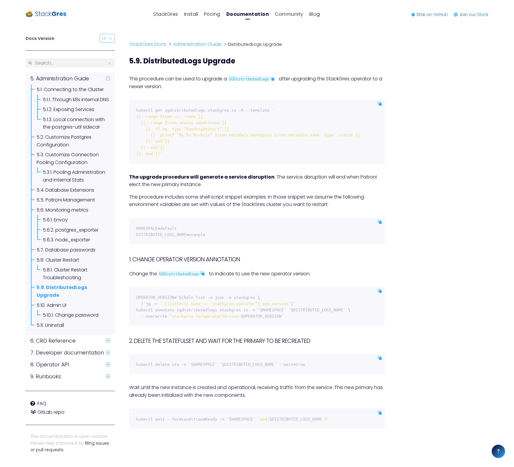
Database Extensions (69, 190)
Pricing (212, 14)
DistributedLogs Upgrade (62, 291)
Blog (314, 14)
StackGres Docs (148, 44)
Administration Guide (62, 78)
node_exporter (72, 239)
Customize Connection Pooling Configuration (68, 158)
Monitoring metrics (66, 210)
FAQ (40, 403)
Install (191, 14)
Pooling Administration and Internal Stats (74, 176)
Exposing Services (73, 109)
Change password (76, 315)
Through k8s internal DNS (80, 99)
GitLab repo (50, 412)
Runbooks (47, 376)
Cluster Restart (61, 260)
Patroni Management (69, 199)
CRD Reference (55, 340)
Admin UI (56, 305)
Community (289, 14)
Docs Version (40, 38)
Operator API (52, 364)
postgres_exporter (76, 230)
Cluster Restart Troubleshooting (65, 273)
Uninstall (54, 325)
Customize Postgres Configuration (64, 141)
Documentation (247, 14)
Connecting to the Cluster (73, 89)
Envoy (60, 219)
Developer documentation (69, 352)
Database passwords (69, 249)
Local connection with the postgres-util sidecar (74, 123)
